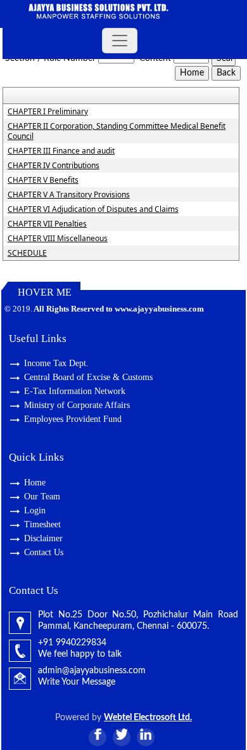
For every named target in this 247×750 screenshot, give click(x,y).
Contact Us (43, 552)
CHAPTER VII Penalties (47, 224)
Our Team (42, 496)
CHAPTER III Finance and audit (61, 151)
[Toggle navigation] (119, 40)
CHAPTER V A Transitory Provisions (69, 195)
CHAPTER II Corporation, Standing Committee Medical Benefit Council (116, 131)
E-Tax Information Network (74, 391)
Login (35, 510)
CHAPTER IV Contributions (53, 166)
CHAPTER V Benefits (43, 180)
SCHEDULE (27, 253)
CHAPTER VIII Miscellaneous (58, 239)
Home (35, 482)
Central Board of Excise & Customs (88, 377)
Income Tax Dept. (56, 363)
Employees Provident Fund (73, 419)
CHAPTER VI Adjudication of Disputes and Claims (93, 209)
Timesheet (42, 524)
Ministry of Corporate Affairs (77, 405)
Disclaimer (43, 538)
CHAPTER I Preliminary (48, 112)
